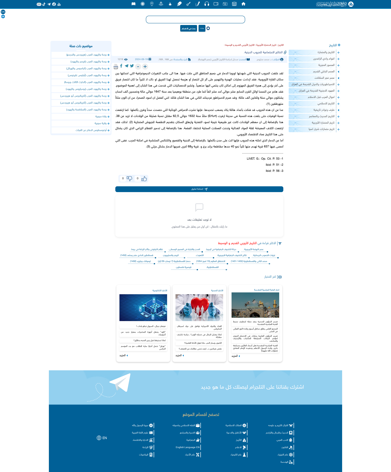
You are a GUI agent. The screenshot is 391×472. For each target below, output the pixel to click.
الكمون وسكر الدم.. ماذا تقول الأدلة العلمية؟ (203, 343)
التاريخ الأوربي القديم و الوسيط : (239, 45)
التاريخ (333, 45)
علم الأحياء (190, 454)
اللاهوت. (200, 255)
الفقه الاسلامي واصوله (184, 425)
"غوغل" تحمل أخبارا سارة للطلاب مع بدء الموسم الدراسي (143, 347)
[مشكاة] (170, 5)
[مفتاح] (188, 5)
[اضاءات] (152, 5)
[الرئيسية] (243, 5)
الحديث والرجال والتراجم (277, 432)
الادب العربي (282, 440)
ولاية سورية (101, 123)
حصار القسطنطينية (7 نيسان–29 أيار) (174, 261)
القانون (284, 447)
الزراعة (145, 447)
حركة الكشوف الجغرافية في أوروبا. (221, 249)
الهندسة (284, 462)
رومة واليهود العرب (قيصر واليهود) (89, 61)
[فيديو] (216, 5)
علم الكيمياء (236, 454)
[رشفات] (179, 5)
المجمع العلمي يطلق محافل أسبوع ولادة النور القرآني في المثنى (255, 330)
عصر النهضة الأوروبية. (253, 249)
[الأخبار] (234, 5)
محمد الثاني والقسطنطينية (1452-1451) (249, 261)
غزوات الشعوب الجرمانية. (264, 255)
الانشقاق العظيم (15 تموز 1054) (210, 261)
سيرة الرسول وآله (140, 425)
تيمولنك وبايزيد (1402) (140, 261)
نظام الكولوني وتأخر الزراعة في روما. (147, 249)
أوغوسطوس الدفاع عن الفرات (91, 130)
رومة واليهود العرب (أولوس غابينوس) (87, 75)
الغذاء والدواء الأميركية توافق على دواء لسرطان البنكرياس (199, 327)
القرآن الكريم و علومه (278, 425)
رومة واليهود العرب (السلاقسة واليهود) (86, 109)
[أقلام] (197, 5)
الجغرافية (190, 440)
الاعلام (238, 447)
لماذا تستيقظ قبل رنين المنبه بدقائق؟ (149, 340)
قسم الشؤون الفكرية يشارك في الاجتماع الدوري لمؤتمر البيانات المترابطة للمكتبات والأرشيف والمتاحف (255, 339)
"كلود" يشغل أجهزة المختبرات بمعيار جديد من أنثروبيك (143, 333)
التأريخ (239, 440)
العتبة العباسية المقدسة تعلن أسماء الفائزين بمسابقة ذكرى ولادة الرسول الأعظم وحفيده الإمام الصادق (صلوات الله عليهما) (255, 348)
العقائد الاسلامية (234, 425)
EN (3, 12)
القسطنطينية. (212, 267)
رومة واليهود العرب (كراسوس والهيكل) (86, 68)
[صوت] (207, 4)
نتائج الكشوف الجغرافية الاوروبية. (232, 255)
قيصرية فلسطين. (183, 267)
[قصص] (133, 5)
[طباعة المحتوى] (116, 66)
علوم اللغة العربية (140, 432)
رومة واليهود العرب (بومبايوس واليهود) (86, 89)
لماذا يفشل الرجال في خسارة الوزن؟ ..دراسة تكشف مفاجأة (199, 336)
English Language (186, 447)
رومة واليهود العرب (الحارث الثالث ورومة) (85, 82)
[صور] (225, 5)
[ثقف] (142, 5)
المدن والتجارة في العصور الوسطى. (184, 249)
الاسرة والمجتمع (187, 432)
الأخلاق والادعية (234, 432)
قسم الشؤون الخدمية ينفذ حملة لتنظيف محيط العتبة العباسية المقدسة (255, 323)
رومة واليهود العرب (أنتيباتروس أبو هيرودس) (83, 96)
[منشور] (161, 5)
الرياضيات (143, 454)
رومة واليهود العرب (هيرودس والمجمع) (86, 54)
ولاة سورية (101, 116)
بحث (202, 28)
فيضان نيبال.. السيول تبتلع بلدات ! (151, 326)
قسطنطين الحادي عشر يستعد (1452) (136, 255)
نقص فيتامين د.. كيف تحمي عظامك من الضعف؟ (200, 349)
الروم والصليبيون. (171, 255)
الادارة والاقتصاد (140, 440)
